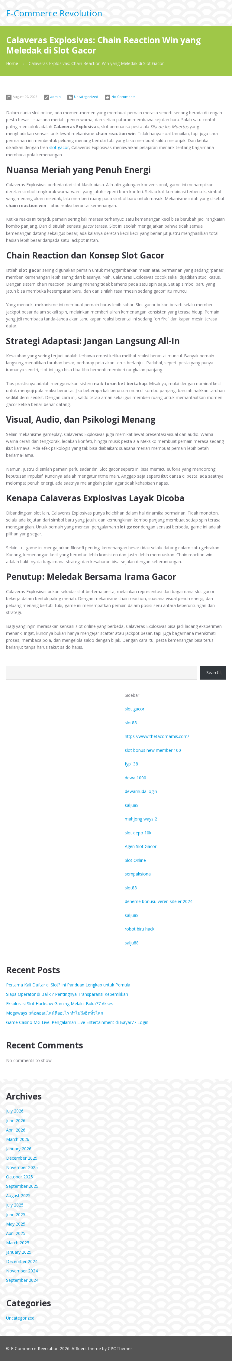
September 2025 (22, 1186)
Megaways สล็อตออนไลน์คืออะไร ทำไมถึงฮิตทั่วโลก (54, 1013)
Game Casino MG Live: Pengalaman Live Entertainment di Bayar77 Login (77, 1022)
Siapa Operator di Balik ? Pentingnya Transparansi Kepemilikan (67, 994)
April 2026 (15, 1130)
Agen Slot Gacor (140, 846)
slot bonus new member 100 (153, 750)
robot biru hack (139, 929)
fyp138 (131, 764)
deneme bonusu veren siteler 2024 (158, 901)
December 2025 (21, 1158)
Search (213, 672)
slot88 (131, 723)
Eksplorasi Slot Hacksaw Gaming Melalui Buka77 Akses (59, 1003)
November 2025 (22, 1167)
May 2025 (15, 1224)
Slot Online (135, 860)
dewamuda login (141, 791)
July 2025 (15, 1205)
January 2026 (18, 1148)
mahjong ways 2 (141, 819)
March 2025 (17, 1243)
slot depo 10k (138, 833)
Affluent (79, 1348)
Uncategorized (86, 96)
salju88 (132, 805)
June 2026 (15, 1120)
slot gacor (59, 147)
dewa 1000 (135, 778)
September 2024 (22, 1280)
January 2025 (18, 1252)
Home (12, 63)
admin (55, 96)
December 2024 (21, 1261)
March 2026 (17, 1139)
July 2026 (15, 1111)
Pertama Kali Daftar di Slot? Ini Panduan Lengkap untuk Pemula (68, 985)
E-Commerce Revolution (54, 13)
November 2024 (22, 1271)
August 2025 (18, 1195)
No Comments (123, 96)
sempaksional (138, 874)
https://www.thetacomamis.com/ (157, 736)
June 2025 (15, 1214)
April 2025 (15, 1233)
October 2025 (19, 1177)
